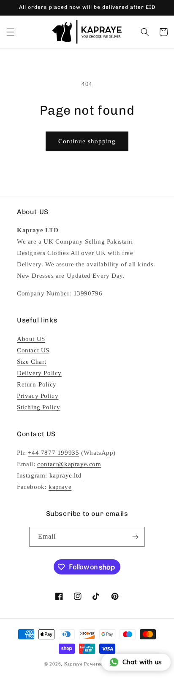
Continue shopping (87, 141)
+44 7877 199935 (53, 452)
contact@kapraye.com (69, 464)
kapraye (60, 486)
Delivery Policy (39, 373)
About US (31, 338)
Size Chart (31, 361)
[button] (10, 32)
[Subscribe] (135, 537)
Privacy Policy (37, 395)
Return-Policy (37, 384)
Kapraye (73, 663)
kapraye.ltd (65, 475)
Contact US (33, 350)
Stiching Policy (38, 407)
